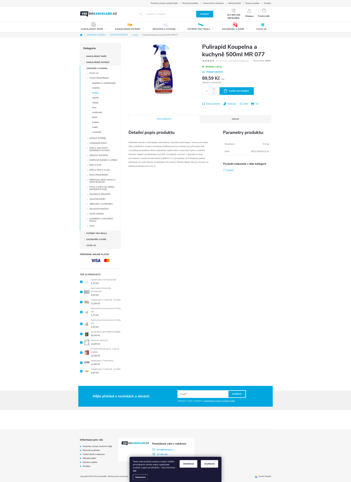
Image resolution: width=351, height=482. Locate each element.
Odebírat (237, 394)
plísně (94, 117)
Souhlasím (209, 463)
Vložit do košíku (239, 91)
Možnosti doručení (214, 71)
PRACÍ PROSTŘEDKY (98, 175)
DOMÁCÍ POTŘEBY (97, 138)
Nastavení (140, 477)
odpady (95, 102)
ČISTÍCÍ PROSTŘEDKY (99, 78)
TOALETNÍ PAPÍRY (97, 199)
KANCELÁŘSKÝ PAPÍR (96, 56)
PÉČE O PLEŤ (95, 165)
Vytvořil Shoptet (264, 476)
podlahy (95, 122)
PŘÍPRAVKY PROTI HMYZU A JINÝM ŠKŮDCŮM (102, 181)
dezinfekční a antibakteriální (104, 83)
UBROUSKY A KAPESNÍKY (101, 204)
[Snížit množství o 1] (214, 93)
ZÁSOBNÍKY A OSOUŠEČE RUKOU (101, 219)
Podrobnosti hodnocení (239, 61)
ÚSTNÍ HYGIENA (96, 214)
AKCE (91, 226)
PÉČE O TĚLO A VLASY (99, 170)
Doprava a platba (252, 3)
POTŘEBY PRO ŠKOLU (96, 233)
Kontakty (267, 3)
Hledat (204, 14)
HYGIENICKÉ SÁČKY (98, 143)
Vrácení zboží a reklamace (213, 3)
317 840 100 (162, 454)
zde (134, 470)
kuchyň (95, 92)
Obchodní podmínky (190, 3)
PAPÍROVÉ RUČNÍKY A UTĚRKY (103, 160)
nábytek (95, 97)
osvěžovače (97, 112)
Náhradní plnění (234, 3)
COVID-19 (91, 245)
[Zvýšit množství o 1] (214, 89)
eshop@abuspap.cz (165, 449)
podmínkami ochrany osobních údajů (219, 401)
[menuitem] (94, 27)
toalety (95, 127)
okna (94, 107)
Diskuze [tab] (235, 119)
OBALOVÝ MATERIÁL (98, 155)
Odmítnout (188, 463)
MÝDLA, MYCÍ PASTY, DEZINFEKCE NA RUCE (99, 149)
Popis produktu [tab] (164, 119)
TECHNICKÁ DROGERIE (99, 194)
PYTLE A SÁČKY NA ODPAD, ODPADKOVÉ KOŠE (102, 188)
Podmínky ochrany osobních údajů (164, 3)
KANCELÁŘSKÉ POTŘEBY (98, 62)
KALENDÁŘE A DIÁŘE (96, 239)
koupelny (96, 88)
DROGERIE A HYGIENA (97, 68)
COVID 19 (93, 73)
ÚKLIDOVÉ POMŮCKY (99, 209)
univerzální (96, 132)
